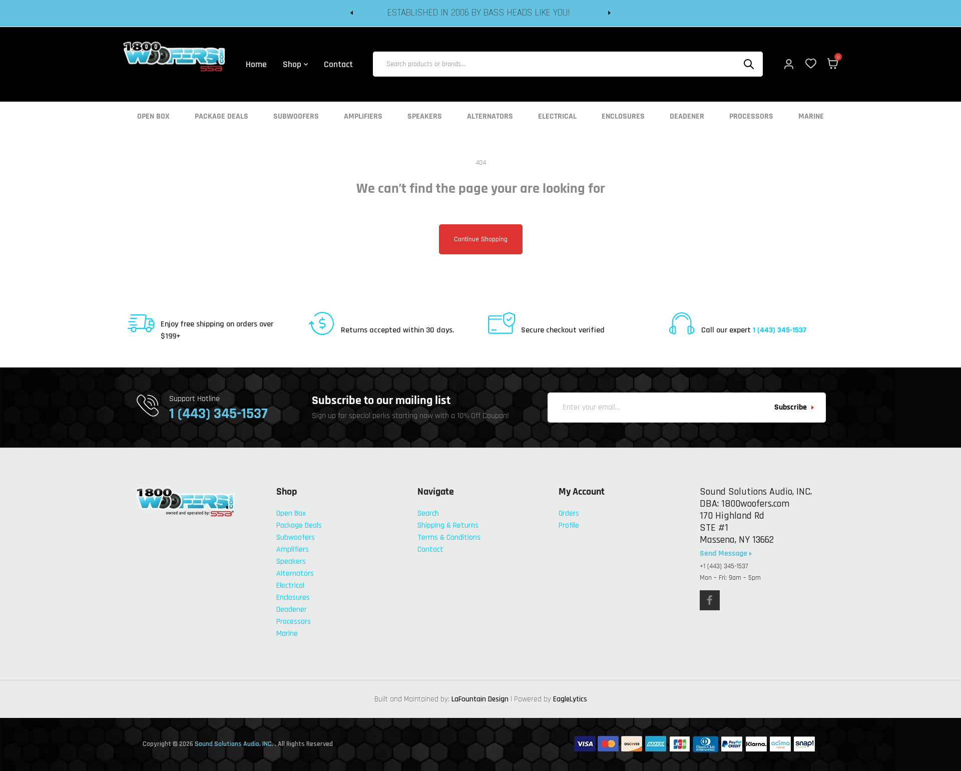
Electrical (557, 117)
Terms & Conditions (448, 537)
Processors (751, 117)
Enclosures (623, 117)
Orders (569, 513)
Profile (569, 525)
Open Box (153, 117)
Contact (430, 549)
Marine (811, 117)
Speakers (424, 117)
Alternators (490, 117)
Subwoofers (296, 117)
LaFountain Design (480, 699)
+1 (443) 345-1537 (724, 566)
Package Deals (221, 117)
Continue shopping (481, 239)
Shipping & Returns (447, 525)
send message (724, 554)
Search (428, 513)
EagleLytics (570, 699)
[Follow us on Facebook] (710, 600)
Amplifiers (363, 117)
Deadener (687, 117)
